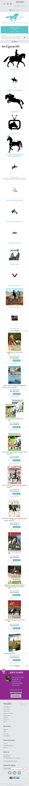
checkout (12, 31)
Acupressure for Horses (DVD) (14, 352)
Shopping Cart (14, 28)
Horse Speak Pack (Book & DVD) (14, 418)
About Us (5, 717)
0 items (14, 29)
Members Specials (8, 713)
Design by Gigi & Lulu (18, 784)
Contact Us (6, 720)
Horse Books (6, 707)
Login (17, 10)
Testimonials (6, 715)
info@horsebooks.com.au (10, 761)
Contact (5, 747)
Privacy (5, 743)
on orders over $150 (20, 5)
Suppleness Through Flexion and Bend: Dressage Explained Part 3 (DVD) (14, 585)
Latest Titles (6, 711)
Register (14, 10)
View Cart (5, 733)
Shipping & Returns (8, 745)
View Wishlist (6, 736)
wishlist (17, 31)
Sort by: (12, 330)
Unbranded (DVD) (8, 653)
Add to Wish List (14, 363)
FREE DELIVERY (20, 2)
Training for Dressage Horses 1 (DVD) (14, 620)
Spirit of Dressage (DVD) (14, 551)
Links (4, 722)
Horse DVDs (6, 709)
